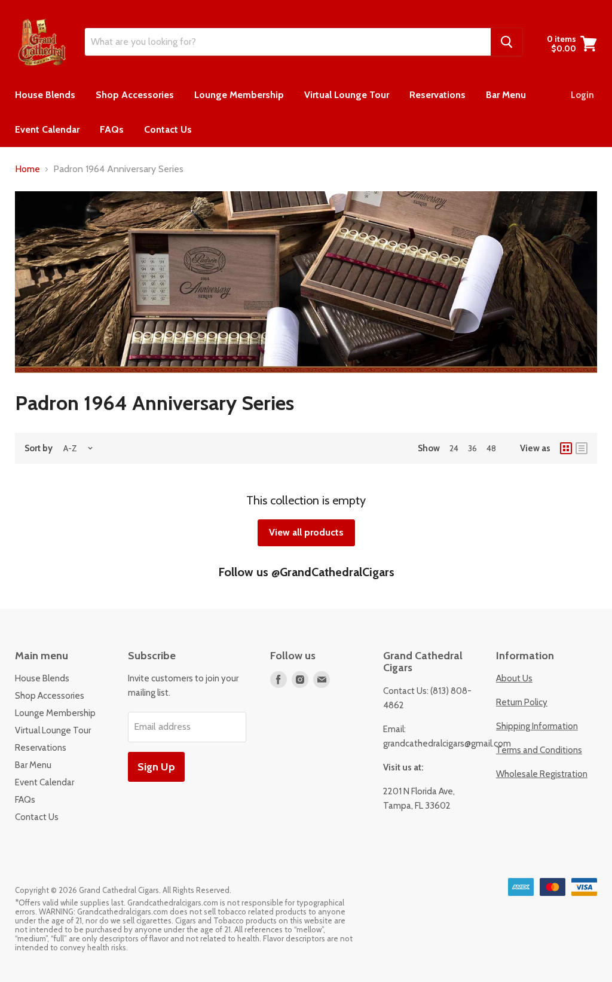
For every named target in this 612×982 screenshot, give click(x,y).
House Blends (45, 94)
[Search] (506, 42)
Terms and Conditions (539, 750)
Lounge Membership (239, 94)
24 (453, 448)
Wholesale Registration (541, 774)
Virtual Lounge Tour (346, 94)
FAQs (112, 129)
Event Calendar (47, 129)
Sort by (39, 448)
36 (472, 448)
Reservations (437, 94)
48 (491, 448)
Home (27, 169)
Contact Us (168, 129)
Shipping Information (537, 726)
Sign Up (156, 766)
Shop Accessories (135, 94)
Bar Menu (506, 94)
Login (582, 95)
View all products (306, 532)
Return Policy (521, 702)
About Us (514, 678)
